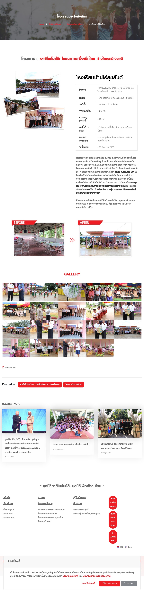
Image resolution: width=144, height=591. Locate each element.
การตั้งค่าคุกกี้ (89, 583)
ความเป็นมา (8, 513)
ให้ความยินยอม (110, 583)
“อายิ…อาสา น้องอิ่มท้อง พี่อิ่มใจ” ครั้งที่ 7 (71, 444)
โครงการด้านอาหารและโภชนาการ (51, 509)
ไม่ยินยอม (129, 583)
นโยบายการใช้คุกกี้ (80, 509)
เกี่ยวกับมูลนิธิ (8, 509)
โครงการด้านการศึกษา (74, 384)
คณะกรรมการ (8, 517)
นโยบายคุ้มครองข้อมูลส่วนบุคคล (87, 513)
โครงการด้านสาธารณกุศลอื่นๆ (50, 517)
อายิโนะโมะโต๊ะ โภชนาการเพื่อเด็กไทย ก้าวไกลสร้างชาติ (39, 384)
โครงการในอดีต (44, 521)
